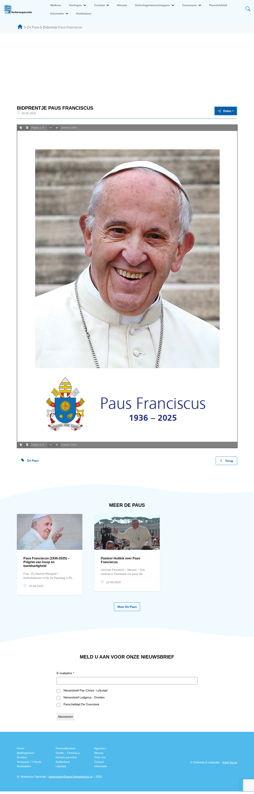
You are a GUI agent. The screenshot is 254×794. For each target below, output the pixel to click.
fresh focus (230, 762)
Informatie (57, 13)
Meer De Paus (127, 606)
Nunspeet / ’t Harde (29, 761)
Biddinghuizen (26, 752)
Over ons (100, 757)
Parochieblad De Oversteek (81, 704)
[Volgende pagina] (27, 128)
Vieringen (75, 5)
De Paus (33, 27)
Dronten (22, 757)
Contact (99, 5)
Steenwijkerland (65, 748)
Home (20, 748)
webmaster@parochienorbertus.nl (70, 776)
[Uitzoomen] (51, 128)
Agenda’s (100, 748)
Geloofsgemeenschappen (152, 5)
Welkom (55, 5)
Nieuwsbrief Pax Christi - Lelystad (85, 690)
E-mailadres (65, 673)
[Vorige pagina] (21, 128)
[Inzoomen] (57, 128)
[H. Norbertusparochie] (18, 9)
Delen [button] (227, 111)
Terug (229, 460)
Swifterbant (63, 761)
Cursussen (189, 5)
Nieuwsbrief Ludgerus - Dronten (84, 697)
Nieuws (122, 5)
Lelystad (61, 766)
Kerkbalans (83, 13)
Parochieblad (218, 5)
